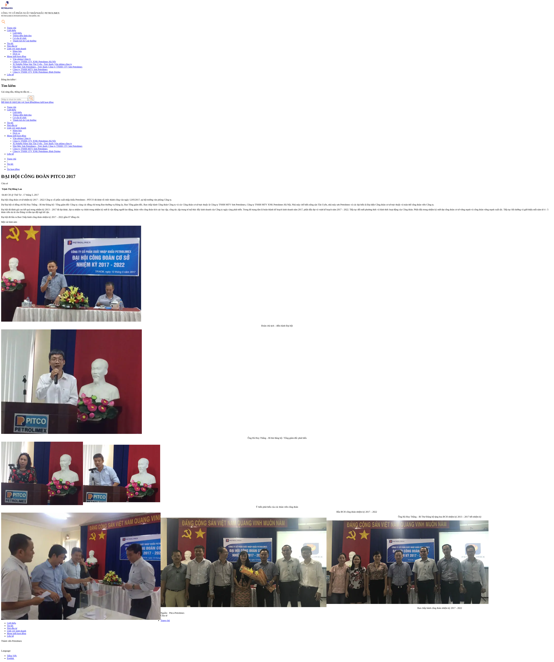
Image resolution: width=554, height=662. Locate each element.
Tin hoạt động (13, 169)
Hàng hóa (17, 51)
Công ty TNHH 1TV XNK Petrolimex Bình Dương (36, 72)
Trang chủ (11, 28)
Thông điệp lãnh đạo (22, 35)
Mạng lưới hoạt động (16, 56)
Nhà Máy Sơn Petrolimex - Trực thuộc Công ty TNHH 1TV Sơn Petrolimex (47, 67)
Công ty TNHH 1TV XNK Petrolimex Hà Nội (34, 61)
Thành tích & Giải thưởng (24, 41)
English (10, 658)
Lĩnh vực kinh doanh (16, 48)
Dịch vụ (16, 54)
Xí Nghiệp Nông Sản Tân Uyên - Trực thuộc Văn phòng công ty (42, 64)
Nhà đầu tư (12, 46)
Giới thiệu (11, 30)
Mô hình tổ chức (8, 102)
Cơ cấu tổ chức (20, 38)
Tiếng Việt (12, 655)
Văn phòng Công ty (22, 59)
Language (5, 651)
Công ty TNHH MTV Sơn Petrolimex (30, 69)
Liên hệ (10, 74)
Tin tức (10, 43)
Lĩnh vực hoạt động (25, 102)
